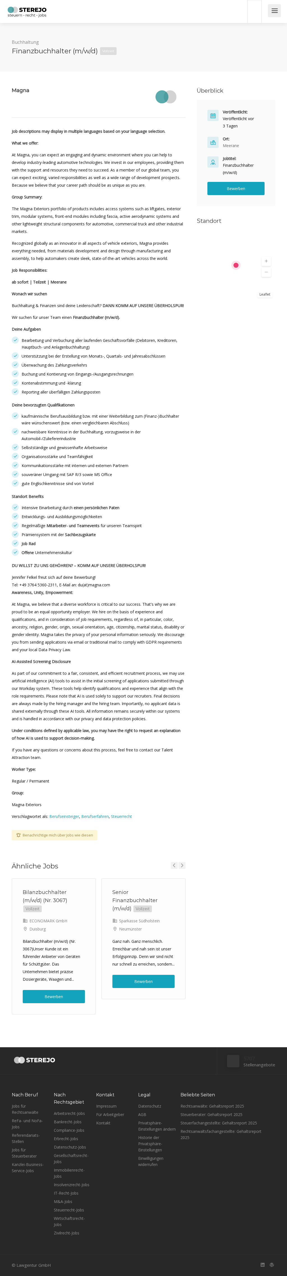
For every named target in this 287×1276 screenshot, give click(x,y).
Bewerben (54, 996)
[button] (266, 261)
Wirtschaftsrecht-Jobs (69, 1221)
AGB (142, 1114)
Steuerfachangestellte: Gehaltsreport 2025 (218, 1123)
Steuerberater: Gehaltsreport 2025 (211, 1114)
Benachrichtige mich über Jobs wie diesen (58, 835)
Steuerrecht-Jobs (69, 1210)
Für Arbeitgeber (110, 1114)
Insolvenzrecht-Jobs (71, 1184)
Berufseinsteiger (64, 816)
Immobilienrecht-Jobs (69, 1173)
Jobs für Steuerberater (24, 1153)
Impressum (106, 1106)
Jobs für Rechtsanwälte (25, 1109)
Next (182, 865)
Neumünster (130, 929)
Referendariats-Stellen (26, 1138)
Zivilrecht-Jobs (66, 1233)
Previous (174, 865)
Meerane (231, 145)
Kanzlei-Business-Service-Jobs (28, 1167)
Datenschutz (149, 1106)
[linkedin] (262, 1265)
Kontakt (103, 1123)
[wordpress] (271, 1265)
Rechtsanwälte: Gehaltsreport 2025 (212, 1106)
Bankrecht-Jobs (68, 1121)
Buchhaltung (25, 42)
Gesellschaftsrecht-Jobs (71, 1158)
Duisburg (37, 929)
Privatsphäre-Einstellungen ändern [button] (157, 1126)
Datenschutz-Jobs (70, 1147)
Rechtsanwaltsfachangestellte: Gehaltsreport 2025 (220, 1134)
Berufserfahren (95, 816)
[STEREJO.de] (27, 13)
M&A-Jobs (63, 1201)
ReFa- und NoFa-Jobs (27, 1123)
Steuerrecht (121, 816)
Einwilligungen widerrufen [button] (150, 1161)
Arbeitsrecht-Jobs (69, 1113)
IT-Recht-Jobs (66, 1193)
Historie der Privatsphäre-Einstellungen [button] (150, 1143)
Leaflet (265, 294)
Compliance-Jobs (69, 1130)
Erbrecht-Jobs (66, 1138)
